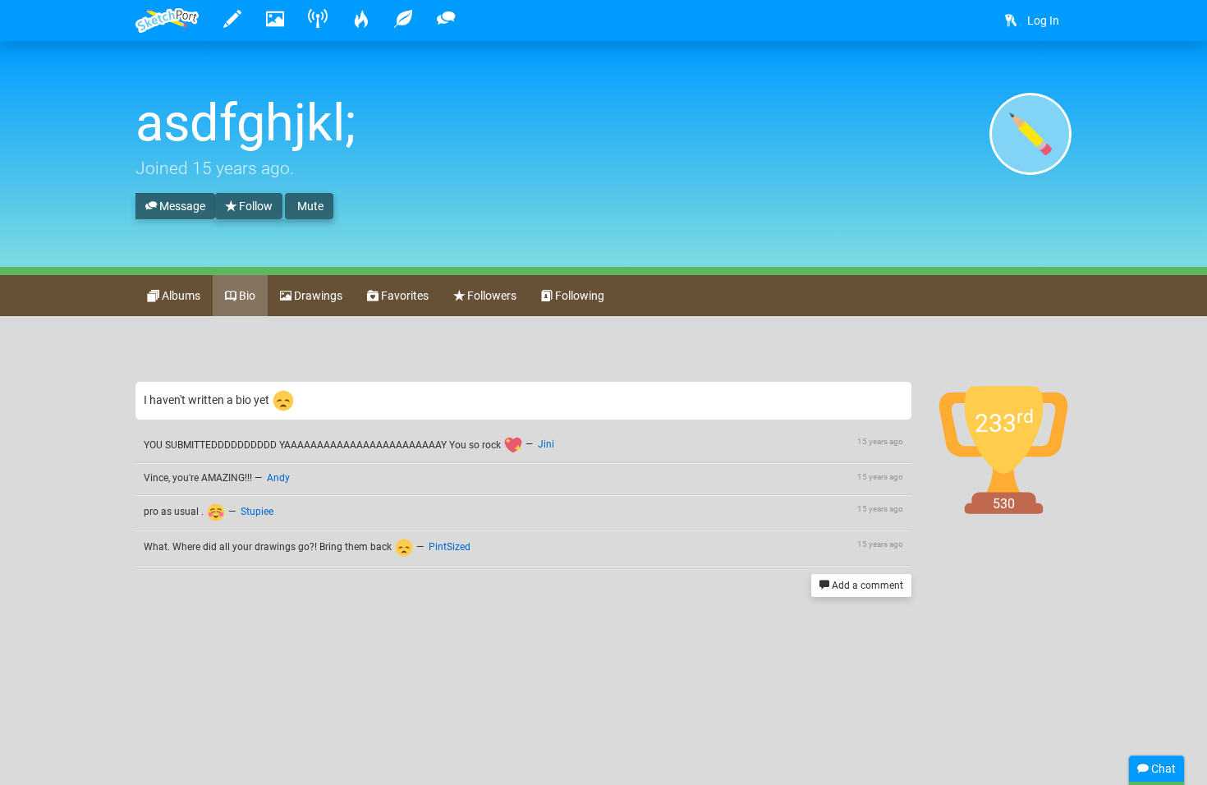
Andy (278, 478)
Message (181, 206)
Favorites (404, 295)
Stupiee (257, 511)
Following (578, 295)
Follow (254, 206)
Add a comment (866, 585)
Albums (179, 295)
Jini (546, 445)
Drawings (316, 295)
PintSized (449, 547)
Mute (309, 206)
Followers (490, 295)
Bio (245, 295)
